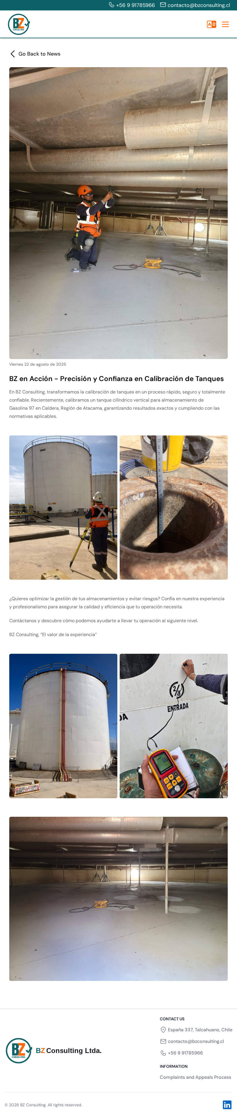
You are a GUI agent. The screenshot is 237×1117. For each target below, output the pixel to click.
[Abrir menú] (225, 24)
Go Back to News (39, 53)
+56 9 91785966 (135, 5)
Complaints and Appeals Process (195, 1077)
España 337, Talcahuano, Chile (200, 1030)
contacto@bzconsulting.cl (199, 5)
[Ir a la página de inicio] (18, 24)
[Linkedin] (227, 1105)
